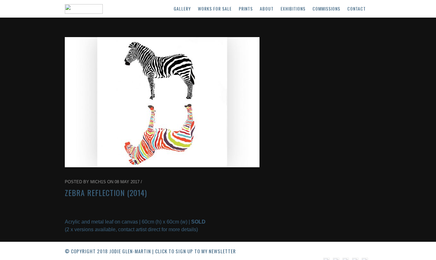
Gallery (182, 8)
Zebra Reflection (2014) (106, 192)
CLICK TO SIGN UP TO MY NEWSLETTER (195, 251)
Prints (246, 8)
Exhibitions (293, 8)
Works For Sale (215, 8)
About (267, 8)
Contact (356, 8)
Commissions (326, 8)
